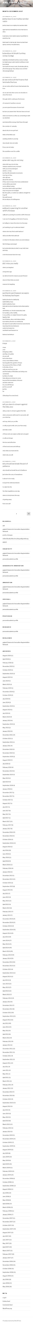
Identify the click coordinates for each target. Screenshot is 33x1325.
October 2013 (7, 969)
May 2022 (6, 727)
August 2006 (7, 1276)
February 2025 (7, 688)
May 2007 (6, 1243)
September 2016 (8, 843)
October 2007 (7, 1225)
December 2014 (8, 919)
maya (4, 343)
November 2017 (8, 796)
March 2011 (6, 1081)
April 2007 (6, 1247)
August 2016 (7, 847)
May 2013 (6, 987)
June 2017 (6, 810)
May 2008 (6, 1200)
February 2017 (7, 825)
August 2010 (7, 1106)
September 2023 (8, 706)
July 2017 (5, 807)
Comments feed (7, 1305)
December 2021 (7, 735)
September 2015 (8, 886)
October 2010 (7, 1099)
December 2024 (8, 691)
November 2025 (8, 666)
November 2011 (7, 1052)
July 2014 (5, 937)
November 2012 (8, 1009)
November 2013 (8, 965)
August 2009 (7, 1149)
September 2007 (8, 1229)
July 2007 (5, 1236)
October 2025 (7, 670)
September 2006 (8, 1272)
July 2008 (6, 1193)
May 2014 (6, 944)
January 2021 (7, 746)
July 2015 (5, 893)
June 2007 (6, 1240)
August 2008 (7, 1189)
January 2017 (7, 828)
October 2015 (7, 883)
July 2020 (5, 764)
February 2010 (7, 1128)
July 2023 (5, 713)
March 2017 (6, 821)
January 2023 (7, 720)
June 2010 (6, 1113)
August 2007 (7, 1232)
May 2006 (6, 1286)
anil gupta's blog (15, 2)
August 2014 (7, 933)
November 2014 (8, 922)
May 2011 (6, 1074)
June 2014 (6, 940)
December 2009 (8, 1135)
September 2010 (8, 1103)
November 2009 (8, 1139)
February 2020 (7, 767)
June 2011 (6, 1070)
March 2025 (6, 684)
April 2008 (6, 1204)
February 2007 (7, 1254)
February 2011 (7, 1085)
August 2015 (7, 890)
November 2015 (8, 879)
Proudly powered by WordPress (12, 1320)
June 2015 (6, 897)
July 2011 (5, 1066)
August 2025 (7, 677)
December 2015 (8, 875)
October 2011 (7, 1056)
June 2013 (6, 984)
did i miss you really (10, 263)
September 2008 (8, 1186)
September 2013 (8, 973)
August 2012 (7, 1020)
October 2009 (7, 1142)
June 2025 (6, 681)
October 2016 (7, 839)
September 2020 (8, 756)
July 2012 (5, 1023)
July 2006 (6, 1279)
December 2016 (8, 832)
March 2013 (6, 994)
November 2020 (8, 753)
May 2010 (6, 1117)
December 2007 (8, 1218)
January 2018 (7, 789)
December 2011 (7, 1048)
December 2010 (8, 1092)
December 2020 (8, 749)
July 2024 (5, 699)
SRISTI (5, 542)
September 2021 (8, 742)
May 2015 (6, 901)
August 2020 (7, 760)
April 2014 (6, 948)
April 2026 (6, 659)
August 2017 (7, 803)
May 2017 (6, 814)
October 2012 (7, 1012)
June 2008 (6, 1196)
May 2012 (6, 1030)
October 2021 (7, 738)
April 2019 (6, 782)
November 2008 (8, 1178)
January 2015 (7, 915)
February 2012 (7, 1041)
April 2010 (6, 1121)
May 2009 (6, 1160)
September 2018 (8, 785)
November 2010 (8, 1095)
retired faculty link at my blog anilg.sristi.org (15, 538)
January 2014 (7, 958)
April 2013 (6, 991)
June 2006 (6, 1283)
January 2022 (7, 731)
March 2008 (6, 1207)
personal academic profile (10, 559)
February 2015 (7, 911)
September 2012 (8, 1016)
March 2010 (6, 1124)
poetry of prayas (7, 535)
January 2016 (7, 872)
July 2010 (5, 1110)
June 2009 (6, 1157)
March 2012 (6, 1038)
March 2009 (6, 1167)
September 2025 (8, 673)
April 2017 (6, 818)
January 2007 (7, 1258)
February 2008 (7, 1211)
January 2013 (7, 1002)
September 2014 (8, 929)
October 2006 (7, 1268)
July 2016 (5, 850)
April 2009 (6, 1164)
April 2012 (6, 1034)
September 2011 (8, 1059)
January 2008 (7, 1214)
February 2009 (7, 1171)
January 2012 (7, 1045)
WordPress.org (7, 1308)
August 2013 (7, 976)
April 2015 (6, 904)
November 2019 (8, 771)
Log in (4, 1297)
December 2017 (7, 792)
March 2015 (6, 908)
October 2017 (7, 800)
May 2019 (6, 778)
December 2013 (7, 962)
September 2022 (8, 724)
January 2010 (7, 1131)
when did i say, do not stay (12, 160)
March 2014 (6, 951)
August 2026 (7, 655)
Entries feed (6, 1301)
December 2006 (8, 1261)
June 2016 (6, 854)
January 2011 (6, 1088)
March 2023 (6, 717)
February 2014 (7, 955)
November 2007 (8, 1222)
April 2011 (6, 1077)
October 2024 (7, 695)
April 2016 (6, 861)
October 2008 (7, 1182)
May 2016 (6, 857)
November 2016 (8, 836)
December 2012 (7, 1005)
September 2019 (8, 774)
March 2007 (6, 1250)
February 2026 (7, 663)
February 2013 (7, 998)
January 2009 (7, 1175)
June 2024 (6, 702)
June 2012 (6, 1027)
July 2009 (6, 1153)
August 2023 (7, 709)
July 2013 (5, 980)
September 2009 (8, 1146)
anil (4, 526)
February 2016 (7, 868)
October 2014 (7, 926)
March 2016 (6, 865)
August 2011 (6, 1063)
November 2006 (8, 1265)
